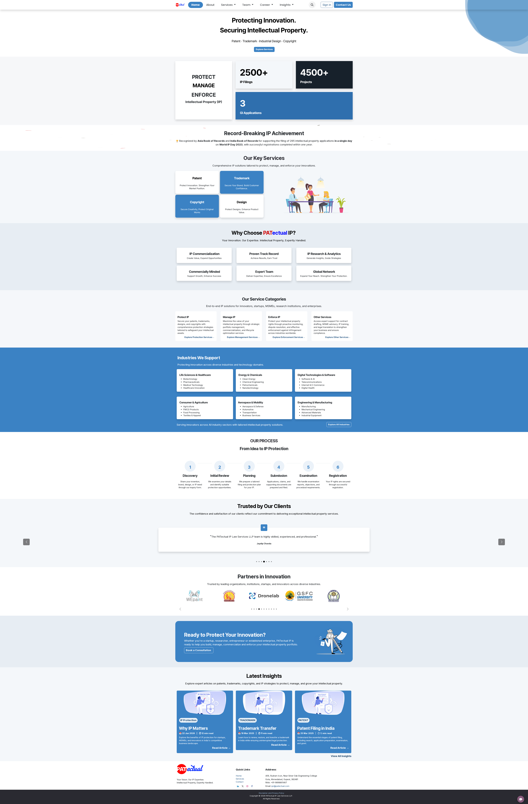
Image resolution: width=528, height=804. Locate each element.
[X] (242, 786)
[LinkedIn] (238, 786)
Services (240, 778)
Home (239, 775)
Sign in (326, 4)
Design (242, 202)
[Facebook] (252, 786)
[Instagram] (247, 786)
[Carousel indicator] (256, 561)
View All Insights (341, 756)
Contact (239, 781)
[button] (312, 4)
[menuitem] (195, 5)
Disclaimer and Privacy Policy (271, 793)
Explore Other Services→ (337, 337)
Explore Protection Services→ (200, 337)
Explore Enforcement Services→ (289, 337)
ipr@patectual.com (280, 786)
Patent (197, 178)
